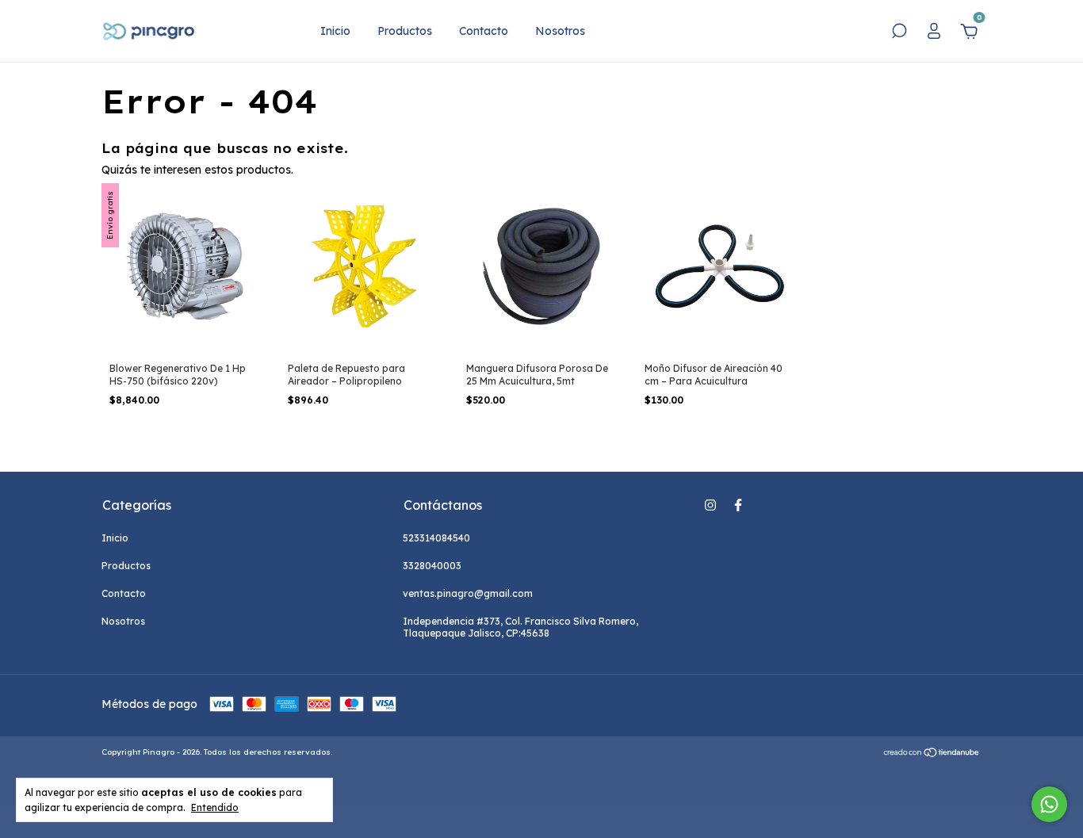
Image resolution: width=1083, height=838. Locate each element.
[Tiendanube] (932, 754)
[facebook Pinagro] (738, 505)
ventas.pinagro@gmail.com (468, 593)
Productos (404, 31)
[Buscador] (899, 33)
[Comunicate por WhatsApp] (1049, 804)
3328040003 (432, 566)
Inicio (335, 31)
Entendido (215, 807)
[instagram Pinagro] (710, 505)
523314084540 (436, 538)
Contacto (483, 31)
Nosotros (560, 31)
